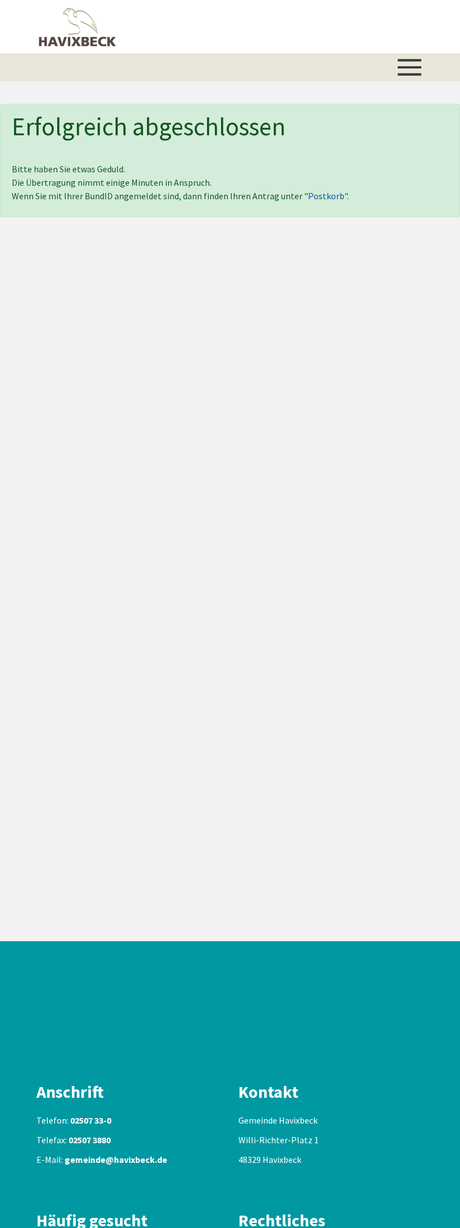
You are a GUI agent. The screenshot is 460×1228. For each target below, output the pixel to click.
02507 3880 (89, 1139)
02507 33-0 (90, 1120)
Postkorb (326, 195)
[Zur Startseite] (77, 26)
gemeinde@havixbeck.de (116, 1159)
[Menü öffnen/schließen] (409, 67)
